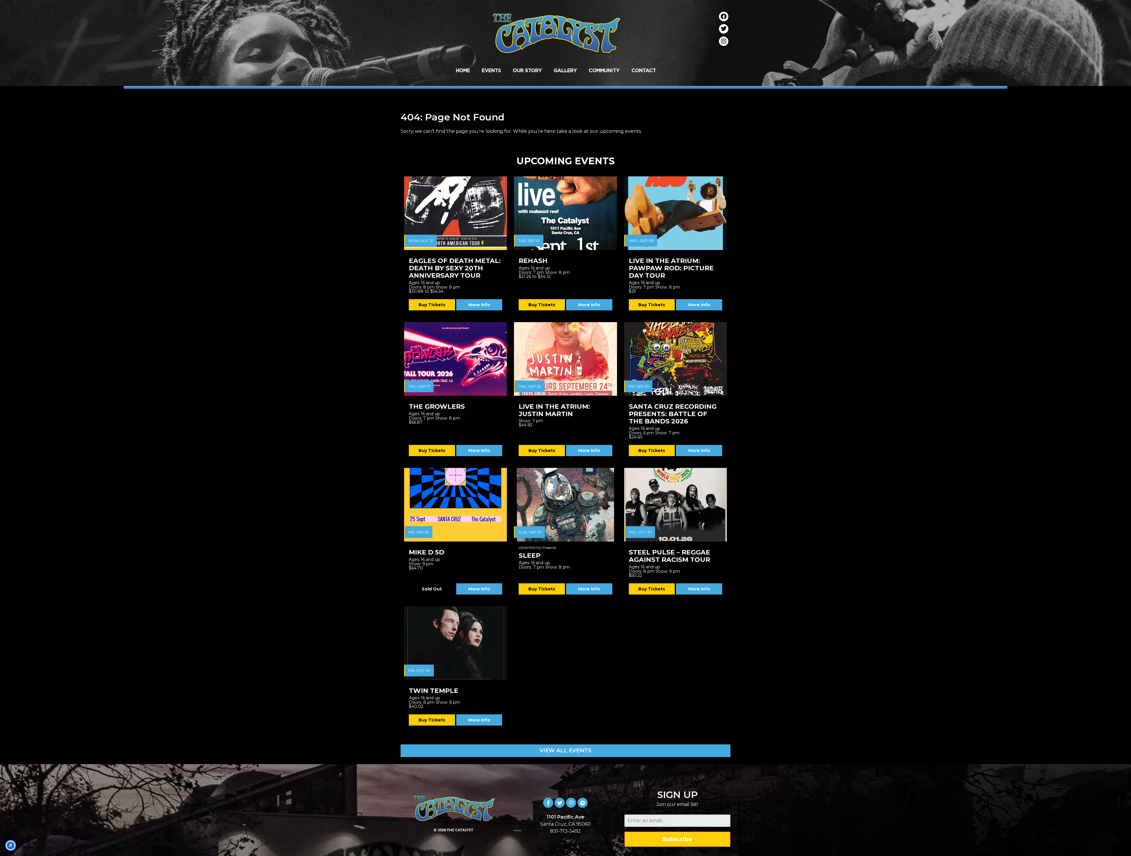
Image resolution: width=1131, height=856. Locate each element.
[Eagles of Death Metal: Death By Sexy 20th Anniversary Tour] (455, 213)
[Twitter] (723, 29)
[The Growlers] (455, 359)
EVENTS (491, 70)
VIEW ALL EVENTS (565, 750)
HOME (463, 70)
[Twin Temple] (455, 643)
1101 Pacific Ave (565, 817)
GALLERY (565, 70)
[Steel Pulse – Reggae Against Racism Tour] (675, 505)
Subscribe (677, 839)
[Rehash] (565, 213)
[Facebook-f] (548, 803)
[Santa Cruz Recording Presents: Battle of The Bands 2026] (675, 359)
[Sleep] (565, 505)
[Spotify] (583, 803)
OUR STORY (527, 70)
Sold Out (432, 589)
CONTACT (643, 70)
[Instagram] (723, 41)
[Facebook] (723, 16)
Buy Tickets (432, 304)
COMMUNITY (604, 70)
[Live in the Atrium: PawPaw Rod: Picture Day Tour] (675, 213)
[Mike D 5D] (455, 505)
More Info (479, 304)
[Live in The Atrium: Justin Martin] (565, 359)
